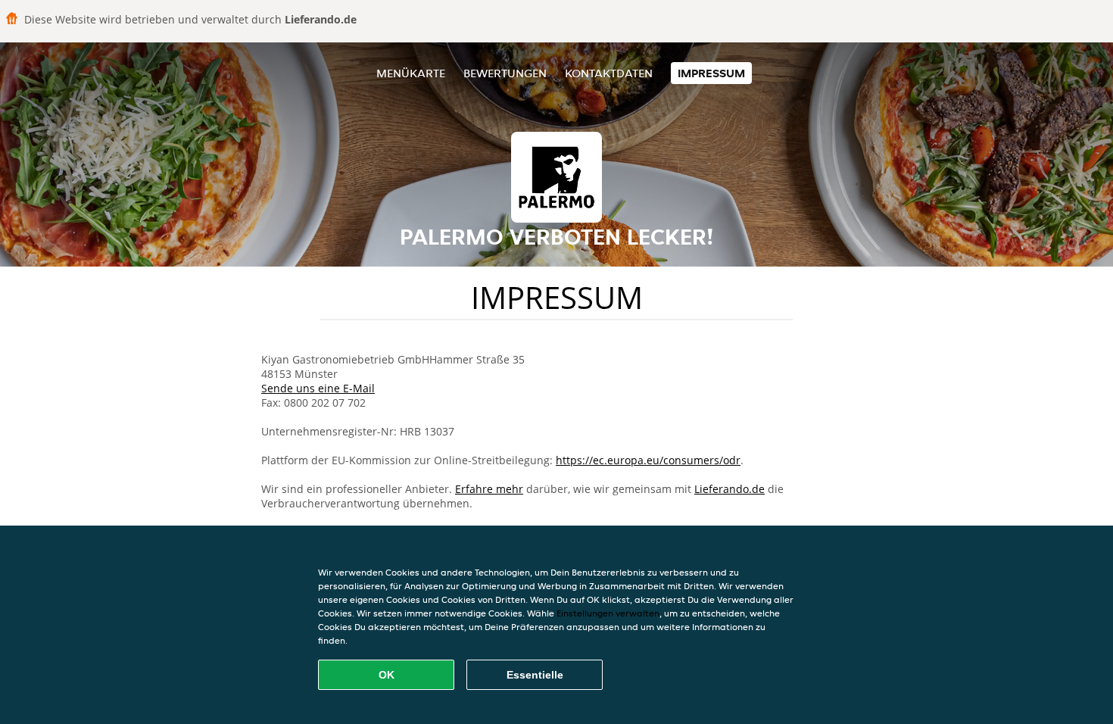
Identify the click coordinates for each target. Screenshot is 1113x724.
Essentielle (535, 675)
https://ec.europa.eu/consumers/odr (648, 460)
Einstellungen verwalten (607, 613)
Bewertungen (505, 73)
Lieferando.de (729, 489)
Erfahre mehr (489, 489)
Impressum (711, 73)
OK (386, 675)
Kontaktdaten (609, 73)
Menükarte (410, 73)
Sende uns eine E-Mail (318, 388)
